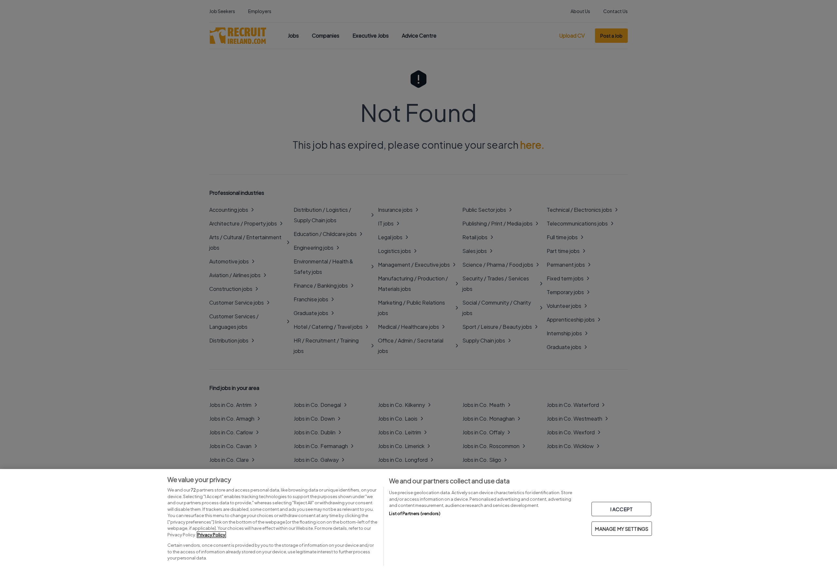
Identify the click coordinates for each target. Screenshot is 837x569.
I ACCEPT (621, 509)
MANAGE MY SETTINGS (621, 529)
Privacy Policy (211, 534)
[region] (418, 519)
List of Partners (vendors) (414, 513)
